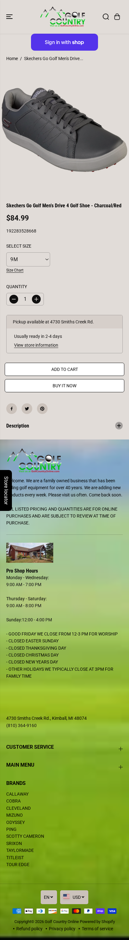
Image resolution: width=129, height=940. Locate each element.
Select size (18, 246)
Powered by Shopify (97, 921)
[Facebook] (11, 408)
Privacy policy (62, 928)
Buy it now (64, 385)
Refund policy (29, 928)
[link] (64, 553)
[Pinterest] (42, 408)
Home (12, 58)
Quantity (16, 286)
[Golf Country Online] (62, 17)
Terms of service (97, 928)
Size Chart (14, 270)
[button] (10, 17)
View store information (36, 345)
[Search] (105, 16)
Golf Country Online (62, 921)
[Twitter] (27, 408)
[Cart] (117, 16)
